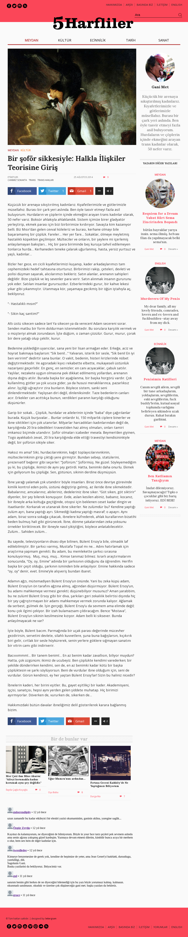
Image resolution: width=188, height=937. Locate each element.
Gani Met (160, 87)
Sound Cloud (41, 926)
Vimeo (30, 926)
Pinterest (35, 926)
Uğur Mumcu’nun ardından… (67, 778)
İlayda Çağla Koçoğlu (17, 789)
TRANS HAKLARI (45, 180)
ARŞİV (129, 4)
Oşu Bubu (53, 792)
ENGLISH (176, 4)
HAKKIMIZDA (96, 927)
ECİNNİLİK (98, 40)
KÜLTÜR (64, 40)
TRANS (32, 180)
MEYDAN (31, 40)
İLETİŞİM (162, 4)
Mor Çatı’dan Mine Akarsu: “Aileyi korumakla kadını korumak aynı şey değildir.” (23, 779)
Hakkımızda (114, 4)
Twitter (14, 6)
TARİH (130, 40)
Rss (25, 6)
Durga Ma (95, 796)
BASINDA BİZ (145, 4)
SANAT (163, 40)
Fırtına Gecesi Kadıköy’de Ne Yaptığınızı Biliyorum (109, 784)
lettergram (50, 918)
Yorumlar (160, 927)
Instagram (19, 6)
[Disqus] (70, 852)
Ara (180, 15)
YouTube (25, 926)
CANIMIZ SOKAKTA (17, 180)
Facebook (9, 6)
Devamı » (173, 249)
